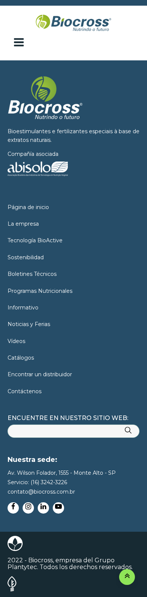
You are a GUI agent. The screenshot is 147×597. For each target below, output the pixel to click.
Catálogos (21, 357)
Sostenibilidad (26, 257)
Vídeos (16, 341)
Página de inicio (28, 207)
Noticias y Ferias (29, 324)
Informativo (23, 307)
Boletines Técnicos (32, 274)
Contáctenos (24, 391)
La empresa (23, 223)
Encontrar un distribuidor (40, 374)
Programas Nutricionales (40, 291)
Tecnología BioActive (35, 240)
